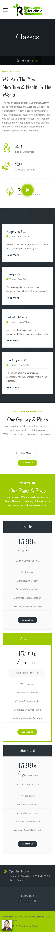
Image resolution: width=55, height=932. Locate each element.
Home (22, 60)
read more (13, 254)
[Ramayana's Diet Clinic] (27, 9)
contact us (27, 462)
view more (25, 453)
